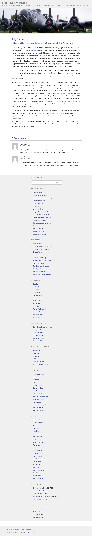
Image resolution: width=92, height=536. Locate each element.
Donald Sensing (38, 391)
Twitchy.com (37, 476)
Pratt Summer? (38, 494)
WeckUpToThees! (39, 410)
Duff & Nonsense (38, 423)
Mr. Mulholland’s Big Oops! (41, 496)
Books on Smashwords (40, 195)
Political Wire (37, 448)
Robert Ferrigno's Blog (40, 309)
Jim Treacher (37, 437)
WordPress (31, 532)
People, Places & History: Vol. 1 (43, 217)
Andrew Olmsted (38, 374)
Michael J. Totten (38, 399)
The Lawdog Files (38, 470)
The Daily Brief (15, 3)
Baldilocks (36, 377)
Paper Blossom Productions (42, 260)
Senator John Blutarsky (40, 459)
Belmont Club (37, 420)
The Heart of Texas (39, 226)
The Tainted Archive (39, 341)
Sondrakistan (37, 462)
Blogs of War (37, 382)
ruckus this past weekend (34, 50)
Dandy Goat (37, 330)
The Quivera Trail (38, 228)
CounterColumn (38, 385)
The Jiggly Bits (38, 269)
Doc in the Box (38, 388)
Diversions (36, 499)
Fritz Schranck (38, 295)
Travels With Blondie (39, 234)
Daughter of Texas (39, 201)
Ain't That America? (49, 43)
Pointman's (36, 303)
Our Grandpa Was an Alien (41, 214)
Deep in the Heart (38, 203)
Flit (34, 425)
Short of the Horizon (39, 488)
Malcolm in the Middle (55, 101)
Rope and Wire (38, 332)
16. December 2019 (18, 43)
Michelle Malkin (38, 442)
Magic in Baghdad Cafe (40, 396)
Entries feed (37, 511)
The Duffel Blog (38, 407)
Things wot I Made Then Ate (42, 274)
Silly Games (18, 39)
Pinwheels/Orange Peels (41, 405)
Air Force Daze (38, 192)
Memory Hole (37, 491)
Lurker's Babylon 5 (39, 362)
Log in (35, 509)
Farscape (36, 353)
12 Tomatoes (37, 244)
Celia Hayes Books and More (42, 327)
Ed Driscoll (36, 292)
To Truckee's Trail (39, 231)
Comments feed (38, 514)
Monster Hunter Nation (40, 364)
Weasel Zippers (38, 478)
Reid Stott (36, 306)
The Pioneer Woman (39, 271)
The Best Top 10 (38, 315)
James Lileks (37, 301)
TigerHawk (36, 317)
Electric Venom (38, 252)
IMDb (34, 359)
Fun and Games (68, 43)
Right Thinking (37, 456)
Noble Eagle (37, 402)
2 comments (30, 43)
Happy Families (38, 206)
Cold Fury (36, 284)
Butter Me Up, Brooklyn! (41, 249)
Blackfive (36, 380)
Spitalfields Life (38, 335)
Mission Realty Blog (39, 258)
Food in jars (37, 255)
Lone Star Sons (38, 209)
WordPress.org (38, 517)
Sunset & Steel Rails (40, 220)
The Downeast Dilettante (41, 266)
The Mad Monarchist (39, 338)
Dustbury (36, 289)
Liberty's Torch (37, 439)
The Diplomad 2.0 (38, 467)
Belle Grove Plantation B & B (42, 246)
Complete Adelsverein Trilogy (42, 198)
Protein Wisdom (38, 450)
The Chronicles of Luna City (42, 223)
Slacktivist (36, 312)
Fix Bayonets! (37, 393)
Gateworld (36, 356)
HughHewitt (36, 431)
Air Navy (59, 43)
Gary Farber (37, 298)
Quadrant (36, 453)
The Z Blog (36, 473)
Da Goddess (37, 287)
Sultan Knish (37, 464)
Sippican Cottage (38, 263)
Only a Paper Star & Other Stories (44, 212)
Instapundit (36, 434)
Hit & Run (36, 428)
